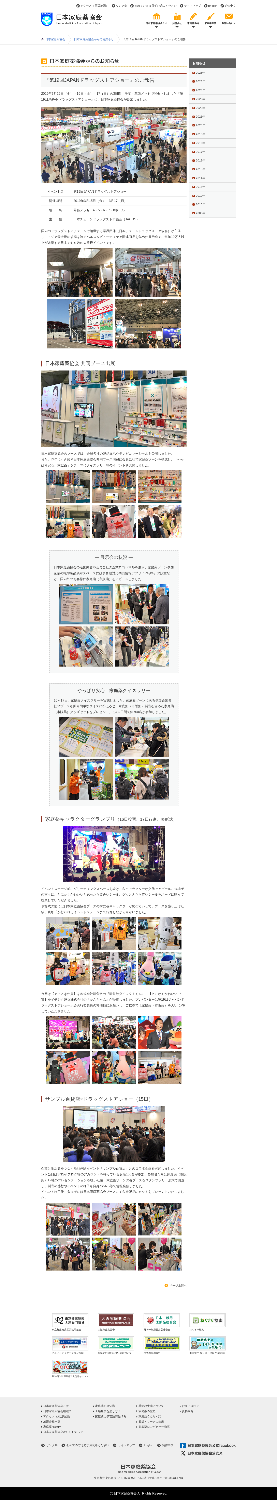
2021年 (200, 116)
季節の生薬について (151, 1406)
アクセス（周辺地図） (94, 5)
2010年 (200, 204)
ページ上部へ (178, 1285)
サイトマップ (192, 5)
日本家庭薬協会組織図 (57, 1411)
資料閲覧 (187, 1411)
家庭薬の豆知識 (105, 1406)
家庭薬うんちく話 (149, 1416)
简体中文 (230, 5)
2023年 (200, 99)
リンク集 (121, 5)
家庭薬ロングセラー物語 (154, 1426)
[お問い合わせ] (229, 20)
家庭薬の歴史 (147, 1411)
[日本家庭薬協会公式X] (208, 1453)
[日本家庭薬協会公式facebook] (208, 1445)
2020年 (200, 125)
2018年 (200, 142)
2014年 (200, 178)
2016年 (200, 160)
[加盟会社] (177, 20)
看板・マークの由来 (151, 1421)
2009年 (200, 213)
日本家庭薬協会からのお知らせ (94, 39)
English (212, 5)
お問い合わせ (190, 1406)
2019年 (200, 134)
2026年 (200, 72)
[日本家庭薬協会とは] (156, 20)
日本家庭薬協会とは (56, 1406)
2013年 (200, 186)
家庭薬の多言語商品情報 (110, 1416)
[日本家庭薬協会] (71, 23)
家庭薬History (52, 1426)
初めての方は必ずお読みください (155, 5)
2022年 (200, 107)
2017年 (200, 151)
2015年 (200, 169)
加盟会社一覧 (51, 1421)
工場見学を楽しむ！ (108, 1411)
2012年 (200, 195)
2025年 (200, 81)
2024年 (200, 90)
